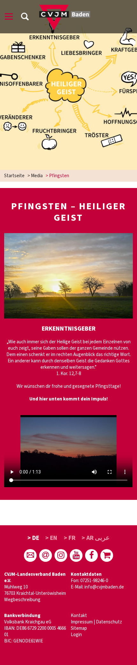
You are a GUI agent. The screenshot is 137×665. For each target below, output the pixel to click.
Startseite (14, 175)
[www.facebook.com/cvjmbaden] (91, 555)
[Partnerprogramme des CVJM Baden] (106, 555)
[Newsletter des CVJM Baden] (45, 555)
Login (76, 634)
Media (37, 175)
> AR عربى (96, 538)
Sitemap (79, 628)
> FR (70, 538)
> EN (51, 538)
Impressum (82, 622)
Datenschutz (109, 622)
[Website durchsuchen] (25, 17)
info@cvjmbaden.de (104, 587)
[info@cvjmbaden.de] (30, 555)
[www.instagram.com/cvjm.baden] (60, 555)
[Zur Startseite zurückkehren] (64, 7)
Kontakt (79, 615)
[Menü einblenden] (9, 17)
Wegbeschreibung (22, 599)
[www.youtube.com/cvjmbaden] (76, 555)
